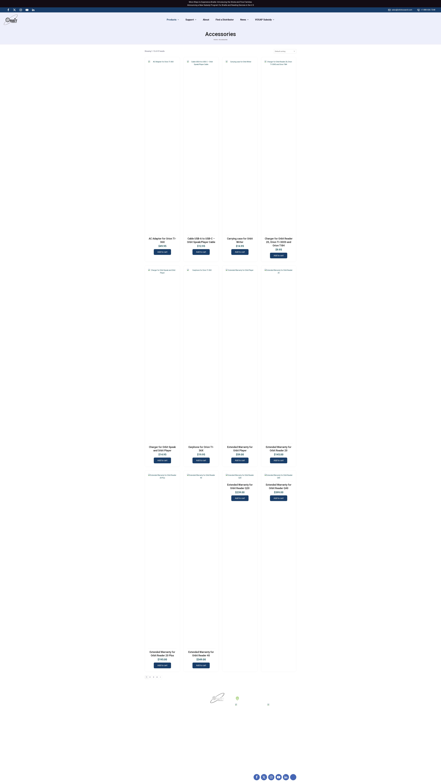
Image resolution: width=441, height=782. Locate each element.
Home (216, 39)
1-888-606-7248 (254, 705)
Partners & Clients (220, 756)
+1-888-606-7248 (428, 10)
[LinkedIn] (33, 9)
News (213, 736)
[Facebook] (8, 9)
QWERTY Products (271, 736)
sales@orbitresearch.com (402, 10)
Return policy (242, 730)
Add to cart (162, 252)
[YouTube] (27, 9)
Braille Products (270, 725)
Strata (233, 2)
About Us (215, 725)
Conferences (242, 746)
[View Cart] (437, 19)
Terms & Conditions (246, 736)
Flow (242, 2)
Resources (216, 746)
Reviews (215, 741)
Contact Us (216, 751)
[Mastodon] (39, 9)
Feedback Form (244, 751)
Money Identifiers (271, 751)
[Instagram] (20, 9)
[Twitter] (14, 9)
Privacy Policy (243, 741)
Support (215, 730)
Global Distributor (245, 725)
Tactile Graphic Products (274, 741)
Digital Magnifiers (271, 766)
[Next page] (160, 677)
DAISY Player (269, 730)
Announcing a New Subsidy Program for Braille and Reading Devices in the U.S (220, 5)
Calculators (268, 746)
